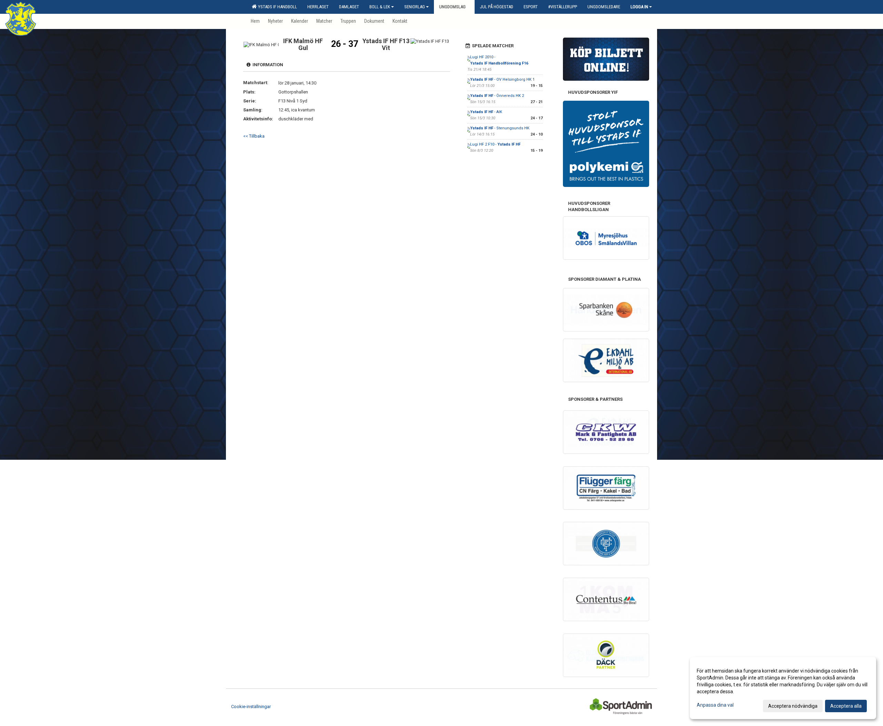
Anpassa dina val (715, 705)
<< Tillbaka (254, 136)
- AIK (486, 112)
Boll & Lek (379, 6)
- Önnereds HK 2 (497, 95)
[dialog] (783, 688)
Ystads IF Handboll (276, 6)
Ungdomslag (452, 6)
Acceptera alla (846, 706)
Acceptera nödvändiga (792, 706)
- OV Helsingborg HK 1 (502, 79)
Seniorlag (414, 6)
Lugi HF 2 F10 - (495, 144)
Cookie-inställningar (251, 706)
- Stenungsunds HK (499, 128)
